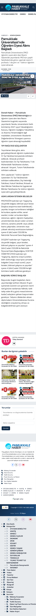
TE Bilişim (23, 513)
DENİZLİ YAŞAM (24, 493)
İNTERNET (14, 568)
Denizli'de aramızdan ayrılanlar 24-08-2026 (26, 397)
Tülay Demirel (17, 339)
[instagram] (23, 519)
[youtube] (30, 519)
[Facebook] (12, 464)
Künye (9, 589)
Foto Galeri (11, 570)
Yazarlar (10, 575)
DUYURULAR (15, 555)
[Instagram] (19, 464)
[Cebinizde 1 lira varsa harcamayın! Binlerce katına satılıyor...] (9, 374)
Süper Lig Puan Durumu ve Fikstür (23, 604)
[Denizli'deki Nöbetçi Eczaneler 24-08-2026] (9, 391)
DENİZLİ (23, 14)
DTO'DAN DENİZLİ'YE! (9, 14)
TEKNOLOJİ (14, 558)
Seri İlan (10, 580)
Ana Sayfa (10, 524)
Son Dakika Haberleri (10, 481)
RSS (5, 507)
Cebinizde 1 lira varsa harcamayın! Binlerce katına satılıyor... (9, 381)
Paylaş (6, 96)
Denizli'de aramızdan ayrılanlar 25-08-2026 (26, 365)
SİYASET (5, 493)
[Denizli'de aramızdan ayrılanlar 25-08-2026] (26, 359)
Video (9, 573)
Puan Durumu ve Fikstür (12, 477)
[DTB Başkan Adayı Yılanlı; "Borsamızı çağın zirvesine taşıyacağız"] (26, 374)
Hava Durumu (8, 473)
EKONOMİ (20, 491)
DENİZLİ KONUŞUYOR (18, 553)
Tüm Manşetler (9, 479)
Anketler (10, 587)
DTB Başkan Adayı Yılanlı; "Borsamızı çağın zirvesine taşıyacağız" (26, 381)
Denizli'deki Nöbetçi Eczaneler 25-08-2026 (9, 365)
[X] (16, 464)
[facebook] (8, 519)
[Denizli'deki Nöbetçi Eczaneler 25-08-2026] (9, 359)
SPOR (28, 491)
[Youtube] (23, 464)
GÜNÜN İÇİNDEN (15, 35)
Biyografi (10, 585)
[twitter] (16, 519)
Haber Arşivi (8, 483)
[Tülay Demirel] (6, 341)
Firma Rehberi (12, 577)
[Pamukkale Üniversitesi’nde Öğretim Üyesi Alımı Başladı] (18, 83)
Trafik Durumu (8, 475)
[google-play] (18, 499)
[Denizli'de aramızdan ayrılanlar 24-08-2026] (26, 391)
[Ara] (33, 7)
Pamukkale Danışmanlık (19, 565)
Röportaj (10, 582)
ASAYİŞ (21, 489)
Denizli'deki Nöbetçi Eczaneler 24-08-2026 (9, 397)
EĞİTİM (13, 493)
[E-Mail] (14, 343)
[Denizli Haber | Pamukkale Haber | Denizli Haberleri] (17, 7)
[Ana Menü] (2, 7)
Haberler (4, 35)
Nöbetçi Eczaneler (10, 471)
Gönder (6, 428)
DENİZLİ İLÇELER (8, 491)
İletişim (9, 592)
